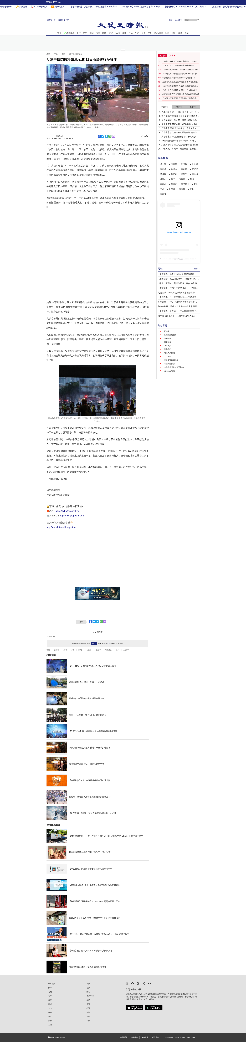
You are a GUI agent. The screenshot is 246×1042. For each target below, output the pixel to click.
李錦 (192, 179)
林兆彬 (163, 179)
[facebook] (132, 983)
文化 (150, 33)
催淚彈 (98, 650)
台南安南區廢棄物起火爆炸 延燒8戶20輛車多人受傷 (180, 86)
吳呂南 (184, 169)
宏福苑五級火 (169, 371)
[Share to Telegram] (106, 136)
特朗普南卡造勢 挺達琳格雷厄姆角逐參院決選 (180, 94)
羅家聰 (195, 169)
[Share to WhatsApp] (109, 136)
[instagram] (127, 983)
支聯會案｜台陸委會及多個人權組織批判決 (179, 136)
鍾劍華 (174, 164)
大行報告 (167, 356)
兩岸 (98, 33)
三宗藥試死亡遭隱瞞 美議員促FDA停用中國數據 (180, 74)
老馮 (196, 184)
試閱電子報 (51, 20)
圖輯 (88, 1016)
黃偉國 (163, 174)
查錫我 (182, 189)
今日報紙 (51, 984)
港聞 (91, 33)
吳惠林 (163, 184)
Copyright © (167, 1037)
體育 (174, 33)
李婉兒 (174, 184)
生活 (137, 33)
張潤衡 (182, 179)
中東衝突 (167, 346)
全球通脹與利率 (170, 335)
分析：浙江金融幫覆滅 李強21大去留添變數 (179, 90)
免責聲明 (145, 1037)
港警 (80, 650)
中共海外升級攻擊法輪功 (174, 367)
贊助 (170, 20)
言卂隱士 (185, 184)
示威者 (88, 650)
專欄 (124, 33)
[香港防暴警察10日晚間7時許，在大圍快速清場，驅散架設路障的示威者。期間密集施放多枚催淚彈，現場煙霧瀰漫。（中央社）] (97, 390)
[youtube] (149, 983)
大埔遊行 (108, 650)
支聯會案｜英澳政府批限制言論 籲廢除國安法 (180, 132)
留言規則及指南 (51, 636)
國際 (104, 33)
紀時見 (166, 331)
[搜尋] (198, 20)
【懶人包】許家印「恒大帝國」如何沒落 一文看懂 (179, 149)
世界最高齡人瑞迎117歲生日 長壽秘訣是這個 (180, 70)
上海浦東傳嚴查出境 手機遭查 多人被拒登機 (180, 82)
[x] (144, 983)
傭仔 (173, 179)
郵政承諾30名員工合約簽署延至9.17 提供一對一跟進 (180, 61)
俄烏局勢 (167, 349)
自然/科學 (158, 33)
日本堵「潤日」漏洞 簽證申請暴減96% (177, 65)
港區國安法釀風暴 (171, 360)
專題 (56, 54)
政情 (48, 54)
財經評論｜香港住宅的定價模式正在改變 (179, 145)
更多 (192, 189)
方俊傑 (195, 164)
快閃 (117, 650)
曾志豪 (163, 164)
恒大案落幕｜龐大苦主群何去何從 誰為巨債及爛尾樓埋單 (180, 120)
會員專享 (70, 33)
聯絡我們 (134, 1037)
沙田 (72, 650)
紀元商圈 (178, 20)
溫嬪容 (172, 189)
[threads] (138, 983)
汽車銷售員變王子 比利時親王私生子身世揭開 (180, 112)
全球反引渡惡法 (75, 54)
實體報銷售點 (63, 20)
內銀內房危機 (169, 353)
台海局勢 (167, 338)
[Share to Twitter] (102, 136)
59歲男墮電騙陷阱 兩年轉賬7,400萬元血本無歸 (179, 140)
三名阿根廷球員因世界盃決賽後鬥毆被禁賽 (179, 98)
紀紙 (167, 33)
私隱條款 (155, 1037)
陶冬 (162, 189)
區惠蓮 (163, 194)
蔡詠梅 (195, 174)
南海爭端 (167, 342)
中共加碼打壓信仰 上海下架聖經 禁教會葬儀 (180, 116)
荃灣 (65, 650)
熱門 (85, 33)
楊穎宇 (184, 174)
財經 (111, 33)
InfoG (117, 33)
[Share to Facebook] (99, 136)
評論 (131, 33)
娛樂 (186, 33)
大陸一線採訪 (169, 364)
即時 (79, 33)
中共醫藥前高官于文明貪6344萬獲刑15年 (179, 78)
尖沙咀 (56, 650)
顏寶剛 (174, 174)
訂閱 (108, 643)
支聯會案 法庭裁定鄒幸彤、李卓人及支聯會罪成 (180, 128)
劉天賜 (184, 164)
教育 (180, 33)
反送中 (126, 650)
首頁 (59, 33)
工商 (88, 1021)
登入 (94, 643)
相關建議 (123, 1037)
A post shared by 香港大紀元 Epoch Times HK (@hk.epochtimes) (186, 259)
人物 (50, 1025)
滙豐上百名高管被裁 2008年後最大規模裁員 (180, 124)
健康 (143, 33)
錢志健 (163, 169)
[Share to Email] (113, 136)
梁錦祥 (174, 169)
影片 (50, 988)
